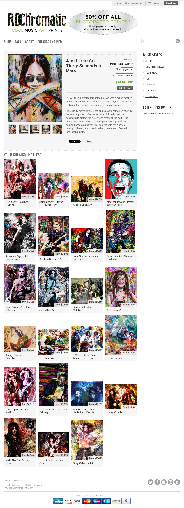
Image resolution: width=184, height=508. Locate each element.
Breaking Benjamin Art (51, 259)
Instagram (164, 482)
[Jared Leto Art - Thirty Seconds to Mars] (12, 129)
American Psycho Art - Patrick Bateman (17, 257)
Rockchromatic (17, 485)
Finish (112, 75)
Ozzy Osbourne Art (83, 463)
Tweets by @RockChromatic (158, 113)
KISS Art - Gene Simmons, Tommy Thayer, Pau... (87, 356)
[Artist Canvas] (23, 135)
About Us (18, 480)
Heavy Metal (151, 96)
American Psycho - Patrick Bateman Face (121, 203)
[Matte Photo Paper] (35, 135)
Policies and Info (50, 42)
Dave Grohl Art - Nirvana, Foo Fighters (86, 257)
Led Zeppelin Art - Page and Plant (18, 411)
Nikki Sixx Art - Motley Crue (17, 462)
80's (147, 78)
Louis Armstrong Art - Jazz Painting (53, 411)
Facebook (157, 482)
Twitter (150, 482)
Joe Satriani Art (47, 358)
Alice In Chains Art (82, 204)
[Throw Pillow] (46, 135)
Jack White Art (47, 310)
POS (6, 488)
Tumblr (177, 482)
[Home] (71, 31)
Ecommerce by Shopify (22, 488)
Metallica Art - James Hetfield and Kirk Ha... (84, 411)
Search (7, 480)
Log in (118, 3)
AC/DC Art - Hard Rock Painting (18, 203)
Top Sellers (151, 72)
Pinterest (170, 482)
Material (128, 59)
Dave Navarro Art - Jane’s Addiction (19, 308)
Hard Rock (150, 90)
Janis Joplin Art (115, 310)
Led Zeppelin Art (115, 358)
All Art (148, 61)
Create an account (134, 3)
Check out (171, 3)
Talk (18, 42)
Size (118, 69)
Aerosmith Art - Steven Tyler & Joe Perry (51, 203)
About (29, 42)
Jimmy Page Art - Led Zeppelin (17, 356)
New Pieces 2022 (154, 66)
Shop (7, 42)
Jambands (150, 84)
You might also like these (22, 155)
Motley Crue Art (115, 412)
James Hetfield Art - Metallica (83, 308)
